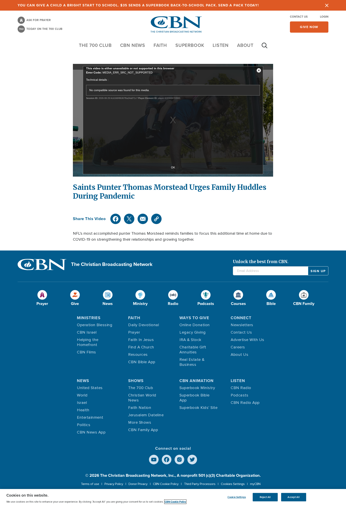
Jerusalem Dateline (146, 415)
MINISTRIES (89, 318)
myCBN (255, 484)
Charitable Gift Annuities (192, 350)
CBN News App (91, 432)
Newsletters (242, 325)
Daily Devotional (143, 325)
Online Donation (194, 325)
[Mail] (143, 219)
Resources (138, 354)
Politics (83, 425)
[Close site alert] (327, 5)
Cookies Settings (233, 484)
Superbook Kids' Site (198, 407)
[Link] (156, 219)
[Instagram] (179, 459)
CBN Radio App (245, 402)
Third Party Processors (199, 484)
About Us (239, 354)
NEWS (83, 381)
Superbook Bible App (194, 398)
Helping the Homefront (88, 342)
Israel (82, 402)
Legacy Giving (192, 332)
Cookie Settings (236, 497)
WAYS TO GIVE (194, 318)
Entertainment (90, 417)
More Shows (139, 422)
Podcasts (239, 395)
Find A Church (141, 347)
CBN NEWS (132, 45)
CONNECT (241, 318)
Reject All (265, 497)
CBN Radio (241, 387)
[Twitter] (129, 219)
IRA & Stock (190, 339)
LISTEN (221, 45)
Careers (238, 347)
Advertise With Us (247, 339)
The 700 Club (95, 45)
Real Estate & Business (192, 362)
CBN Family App (143, 430)
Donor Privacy (138, 484)
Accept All (293, 497)
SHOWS (136, 381)
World (82, 395)
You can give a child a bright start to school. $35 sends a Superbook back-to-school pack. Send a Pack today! (138, 5)
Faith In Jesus (141, 339)
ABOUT (245, 45)
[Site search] (264, 47)
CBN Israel (87, 332)
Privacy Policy (114, 484)
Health (83, 410)
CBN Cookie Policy (166, 484)
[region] (173, 497)
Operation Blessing (94, 325)
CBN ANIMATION (196, 381)
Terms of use (90, 484)
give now (309, 27)
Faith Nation (139, 407)
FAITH (160, 45)
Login (324, 17)
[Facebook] (115, 219)
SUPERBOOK (189, 45)
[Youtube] (154, 459)
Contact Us (299, 17)
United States (90, 387)
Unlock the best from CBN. (260, 261)
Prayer (134, 332)
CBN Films (86, 352)
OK (173, 167)
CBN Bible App (141, 362)
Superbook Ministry (197, 387)
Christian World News (142, 398)
